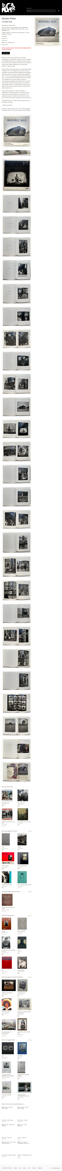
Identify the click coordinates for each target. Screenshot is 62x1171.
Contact (24, 1168)
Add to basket (6, 53)
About (20, 1168)
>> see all (29, 831)
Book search (29, 8)
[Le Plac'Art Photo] (9, 7)
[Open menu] (58, 10)
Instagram (40, 1168)
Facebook (34, 1168)
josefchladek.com (56, 1168)
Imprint (15, 1168)
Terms (29, 1168)
